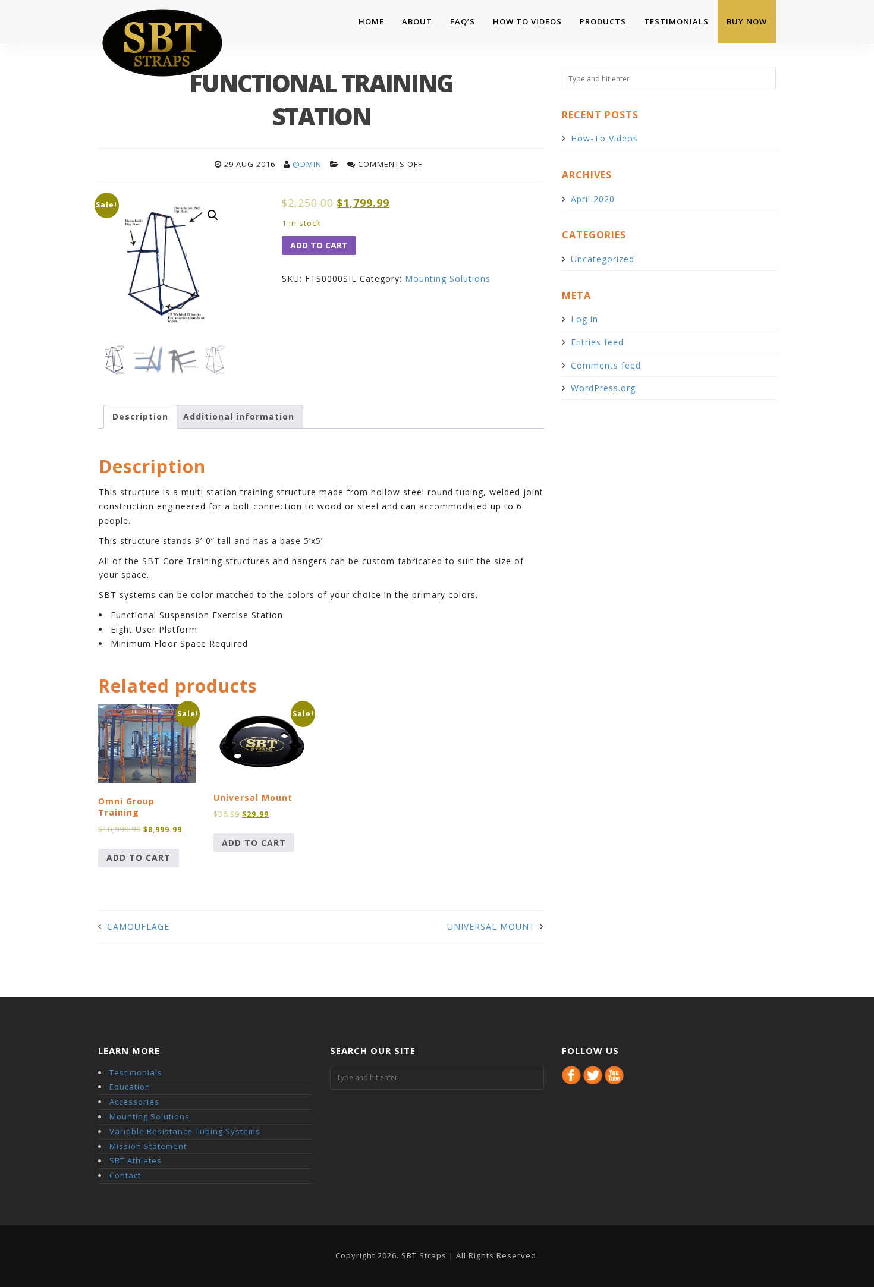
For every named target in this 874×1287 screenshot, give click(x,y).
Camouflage (138, 926)
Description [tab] (140, 416)
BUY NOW (747, 21)
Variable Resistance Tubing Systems (184, 1131)
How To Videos (527, 21)
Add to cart (319, 245)
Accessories (134, 1101)
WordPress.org (603, 388)
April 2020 (593, 198)
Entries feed (597, 342)
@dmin (307, 164)
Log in (584, 319)
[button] (213, 215)
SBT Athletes (135, 1160)
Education (129, 1086)
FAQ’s (462, 21)
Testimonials (676, 21)
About (417, 21)
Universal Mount (491, 926)
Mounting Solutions (448, 278)
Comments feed (606, 365)
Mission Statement (148, 1146)
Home (371, 21)
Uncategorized (602, 259)
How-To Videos (604, 138)
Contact (125, 1175)
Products (603, 21)
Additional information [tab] (238, 416)
